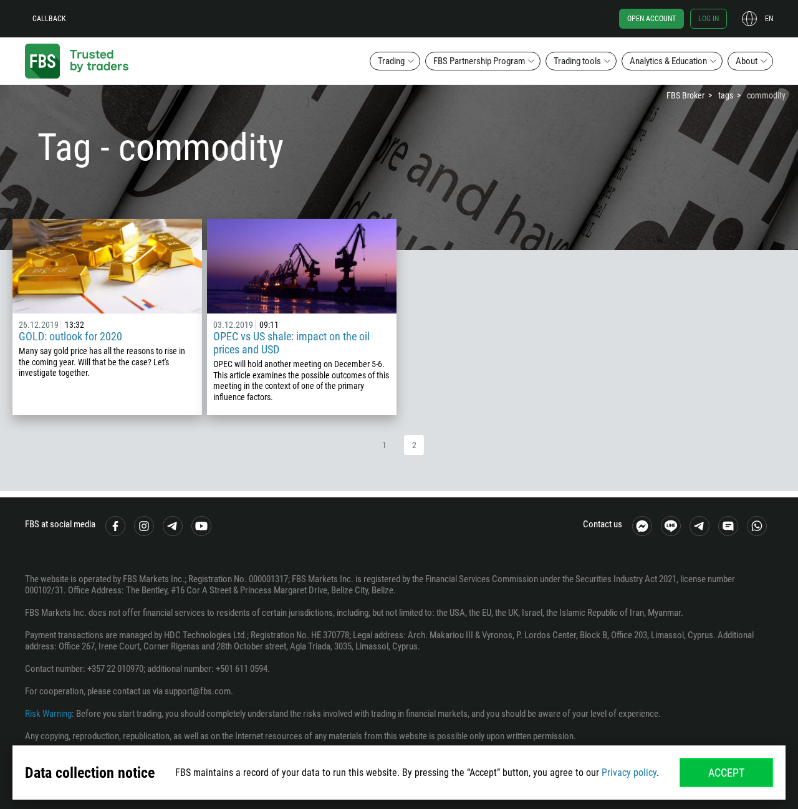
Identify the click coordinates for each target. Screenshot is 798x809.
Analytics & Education (668, 61)
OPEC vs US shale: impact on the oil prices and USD (291, 343)
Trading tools (577, 61)
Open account (651, 18)
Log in (708, 18)
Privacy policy (629, 772)
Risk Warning (48, 713)
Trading (391, 61)
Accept (726, 772)
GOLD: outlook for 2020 (70, 336)
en (769, 18)
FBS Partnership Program (479, 61)
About (746, 61)
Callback (49, 18)
